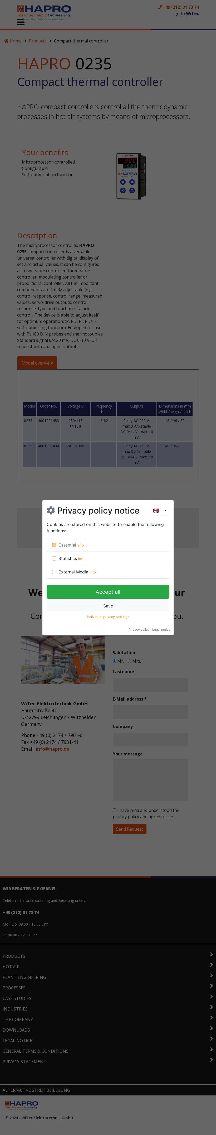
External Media (73, 571)
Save (108, 606)
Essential (67, 545)
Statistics (67, 558)
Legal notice (161, 629)
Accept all (108, 592)
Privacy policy (139, 629)
